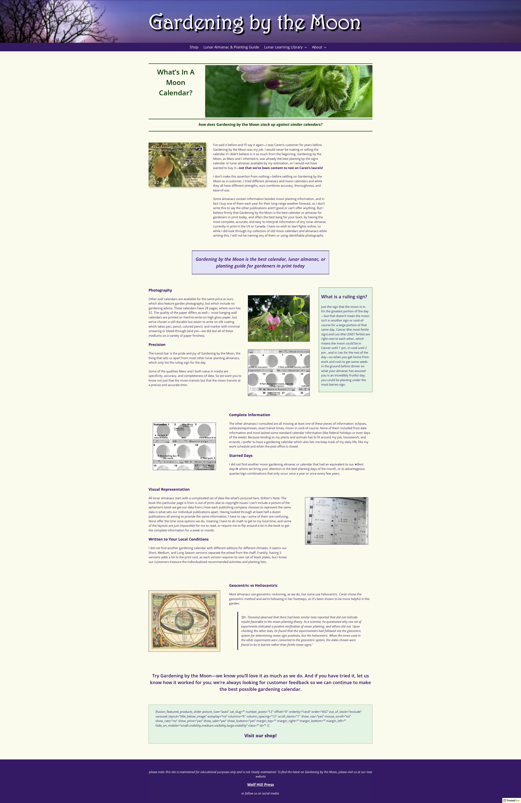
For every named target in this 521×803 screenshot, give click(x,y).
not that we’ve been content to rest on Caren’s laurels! (281, 168)
